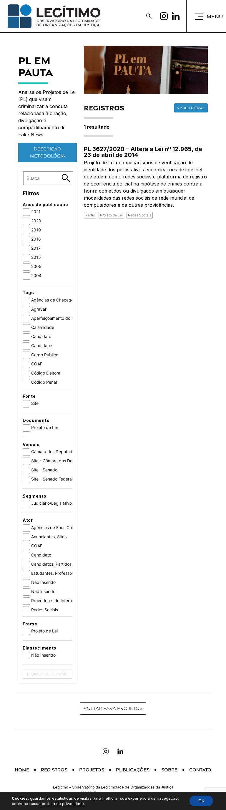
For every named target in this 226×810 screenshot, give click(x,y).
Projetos (91, 770)
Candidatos (42, 345)
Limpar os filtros (47, 674)
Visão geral (191, 107)
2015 (36, 257)
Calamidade (42, 327)
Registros (54, 770)
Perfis (90, 215)
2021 (36, 211)
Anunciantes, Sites (49, 536)
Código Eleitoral (46, 372)
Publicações (132, 770)
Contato (200, 770)
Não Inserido (43, 582)
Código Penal (44, 382)
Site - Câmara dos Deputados (59, 460)
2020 (36, 220)
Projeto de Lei (44, 427)
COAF (36, 363)
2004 (36, 275)
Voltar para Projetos (113, 708)
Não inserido (43, 591)
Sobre (169, 770)
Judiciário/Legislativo (51, 503)
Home (22, 770)
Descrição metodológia (47, 152)
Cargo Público (44, 354)
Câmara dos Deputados (54, 451)
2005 (36, 266)
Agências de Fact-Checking (58, 527)
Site (35, 403)
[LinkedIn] (176, 16)
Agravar (38, 309)
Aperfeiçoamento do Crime (57, 318)
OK (201, 801)
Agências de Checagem (54, 299)
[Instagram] (164, 16)
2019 (36, 229)
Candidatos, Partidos (51, 563)
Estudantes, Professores (54, 573)
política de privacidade (63, 803)
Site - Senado (44, 469)
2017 (36, 248)
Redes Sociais (44, 609)
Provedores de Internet (53, 600)
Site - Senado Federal (52, 478)
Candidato (41, 336)
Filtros (31, 193)
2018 (36, 238)
